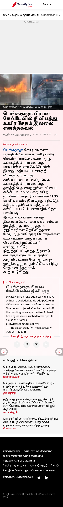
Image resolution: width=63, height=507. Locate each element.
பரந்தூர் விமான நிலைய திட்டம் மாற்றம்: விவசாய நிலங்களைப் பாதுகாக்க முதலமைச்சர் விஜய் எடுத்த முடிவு (30, 422)
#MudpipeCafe (41, 300)
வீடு (5, 15)
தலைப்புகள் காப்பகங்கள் (40, 470)
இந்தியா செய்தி (29, 15)
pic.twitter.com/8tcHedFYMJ (22, 324)
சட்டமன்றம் (10, 412)
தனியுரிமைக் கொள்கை (38, 451)
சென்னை (9, 428)
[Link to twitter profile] (39, 478)
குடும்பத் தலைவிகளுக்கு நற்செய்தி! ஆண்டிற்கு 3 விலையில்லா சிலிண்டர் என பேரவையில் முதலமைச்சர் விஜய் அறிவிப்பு (29, 404)
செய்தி (14, 15)
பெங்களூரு (13, 150)
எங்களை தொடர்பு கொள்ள (19, 461)
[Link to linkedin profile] (47, 478)
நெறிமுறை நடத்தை (14, 465)
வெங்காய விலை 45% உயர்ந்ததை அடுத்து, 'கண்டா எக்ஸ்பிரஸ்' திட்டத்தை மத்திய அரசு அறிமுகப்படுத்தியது (29, 370)
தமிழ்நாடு (9, 393)
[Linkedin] (46, 344)
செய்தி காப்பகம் (12, 470)
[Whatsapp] (26, 344)
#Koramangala (15, 304)
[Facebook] (17, 344)
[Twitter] (36, 344)
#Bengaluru (41, 304)
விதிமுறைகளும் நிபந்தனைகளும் (23, 456)
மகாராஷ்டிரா (11, 377)
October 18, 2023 (16, 332)
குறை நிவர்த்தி (38, 465)
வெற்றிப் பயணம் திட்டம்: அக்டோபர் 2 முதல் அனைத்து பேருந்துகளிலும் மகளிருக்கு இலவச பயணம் (28, 386)
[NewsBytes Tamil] (22, 4)
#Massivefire (14, 297)
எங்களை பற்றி (12, 451)
